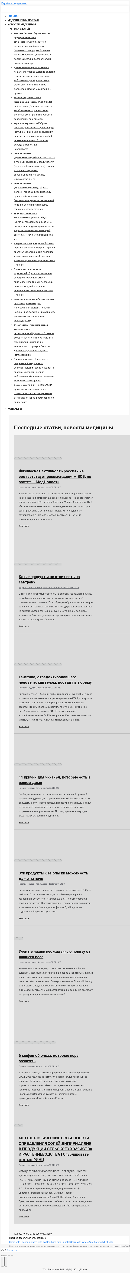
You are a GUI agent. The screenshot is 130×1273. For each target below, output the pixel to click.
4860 (49, 1233)
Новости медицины (28, 487)
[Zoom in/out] (12, 1255)
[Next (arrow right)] (5, 1261)
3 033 (19, 1233)
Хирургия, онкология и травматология (37, 587)
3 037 (42, 1233)
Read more (24, 526)
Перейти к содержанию (14, 3)
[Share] (5, 1255)
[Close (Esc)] (2, 1255)
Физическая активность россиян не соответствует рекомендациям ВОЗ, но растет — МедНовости (55, 476)
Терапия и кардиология (30, 884)
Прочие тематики (27, 788)
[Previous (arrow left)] (2, 1261)
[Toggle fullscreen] (9, 1255)
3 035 (31, 1233)
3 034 (25, 1233)
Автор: (44, 487)
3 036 (36, 1233)
